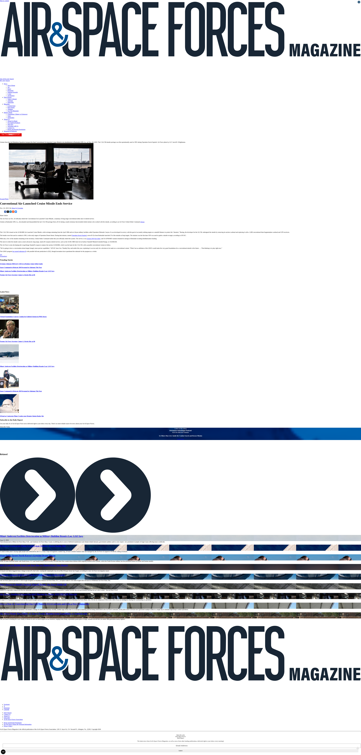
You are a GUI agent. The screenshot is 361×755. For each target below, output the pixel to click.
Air (8, 87)
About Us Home (12, 121)
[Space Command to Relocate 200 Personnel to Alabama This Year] (9, 387)
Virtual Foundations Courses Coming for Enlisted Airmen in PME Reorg (23, 316)
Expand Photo (4, 199)
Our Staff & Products (14, 123)
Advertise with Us (13, 126)
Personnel (10, 90)
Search (12, 79)
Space (9, 89)
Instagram (7, 708)
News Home (11, 85)
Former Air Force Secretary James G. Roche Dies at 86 (17, 341)
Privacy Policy (8, 726)
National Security (13, 92)
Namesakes (11, 117)
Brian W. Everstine (17, 208)
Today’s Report (12, 99)
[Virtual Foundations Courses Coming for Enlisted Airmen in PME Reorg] (9, 313)
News (5, 84)
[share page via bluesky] (16, 212)
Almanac (10, 109)
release (142, 222)
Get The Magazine (13, 111)
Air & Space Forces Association (13, 719)
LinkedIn (6, 709)
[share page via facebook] (5, 212)
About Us (7, 119)
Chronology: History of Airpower (17, 114)
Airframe (10, 101)
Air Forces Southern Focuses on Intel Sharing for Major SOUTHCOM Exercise (38, 594)
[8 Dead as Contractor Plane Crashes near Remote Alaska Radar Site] (9, 412)
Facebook (7, 704)
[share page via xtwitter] (8, 212)
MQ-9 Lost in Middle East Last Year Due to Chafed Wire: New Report (34, 565)
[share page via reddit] (13, 212)
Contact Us (11, 128)
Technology (11, 95)
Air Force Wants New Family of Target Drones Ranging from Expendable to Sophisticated (43, 613)
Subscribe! (11, 102)
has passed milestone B (19, 251)
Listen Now (180, 439)
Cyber (9, 94)
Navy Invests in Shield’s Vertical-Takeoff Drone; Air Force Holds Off (33, 584)
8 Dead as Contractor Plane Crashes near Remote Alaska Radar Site (22, 416)
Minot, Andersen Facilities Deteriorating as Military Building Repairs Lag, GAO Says (27, 366)
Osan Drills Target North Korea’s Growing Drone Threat (27, 555)
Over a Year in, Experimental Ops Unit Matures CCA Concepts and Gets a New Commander (44, 604)
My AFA (2, 80)
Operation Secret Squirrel (79, 235)
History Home (8, 112)
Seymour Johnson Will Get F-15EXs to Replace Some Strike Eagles (32, 575)
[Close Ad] (358, 748)
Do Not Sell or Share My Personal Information (17, 724)
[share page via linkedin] (10, 212)
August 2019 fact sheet (93, 238)
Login (7, 79)
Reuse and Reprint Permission (16, 129)
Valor (9, 116)
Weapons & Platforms (10, 131)
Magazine (7, 104)
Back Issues (11, 107)
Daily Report (7, 97)
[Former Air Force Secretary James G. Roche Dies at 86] (9, 338)
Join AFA (3, 79)
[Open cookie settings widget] (3, 752)
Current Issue (11, 106)
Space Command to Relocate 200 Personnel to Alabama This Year (21, 391)
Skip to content (4, 1)
